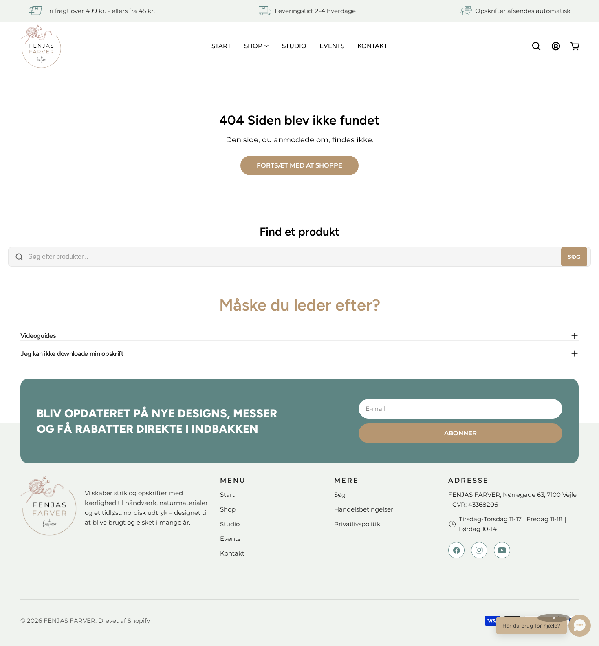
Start (227, 494)
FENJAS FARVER (69, 620)
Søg (574, 256)
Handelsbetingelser (363, 509)
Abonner (460, 433)
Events (230, 538)
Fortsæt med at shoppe (299, 165)
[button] (543, 625)
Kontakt (232, 553)
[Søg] (536, 46)
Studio (230, 524)
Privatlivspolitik (357, 524)
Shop (228, 509)
